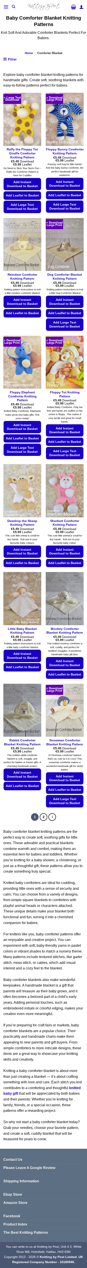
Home (29, 53)
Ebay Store (12, 1194)
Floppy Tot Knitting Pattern (65, 394)
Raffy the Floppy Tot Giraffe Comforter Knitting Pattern (22, 153)
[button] (6, 6)
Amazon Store (15, 1203)
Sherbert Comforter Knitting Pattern (64, 523)
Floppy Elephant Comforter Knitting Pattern (22, 396)
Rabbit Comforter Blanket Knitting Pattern (22, 742)
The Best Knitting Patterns (25, 1232)
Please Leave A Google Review (29, 1168)
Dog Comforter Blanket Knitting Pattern (64, 276)
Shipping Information (21, 1181)
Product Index (15, 1224)
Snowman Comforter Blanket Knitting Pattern (64, 742)
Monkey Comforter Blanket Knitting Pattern (64, 631)
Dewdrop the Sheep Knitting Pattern (22, 523)
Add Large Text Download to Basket (22, 206)
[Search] (13, 6)
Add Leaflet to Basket (22, 195)
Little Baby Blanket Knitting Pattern (22, 631)
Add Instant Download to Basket (22, 184)
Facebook (11, 1216)
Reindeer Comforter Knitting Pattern (22, 276)
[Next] (52, 817)
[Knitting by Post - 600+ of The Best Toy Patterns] (43, 7)
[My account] (81, 7)
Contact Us (12, 1159)
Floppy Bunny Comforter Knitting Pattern (65, 151)
